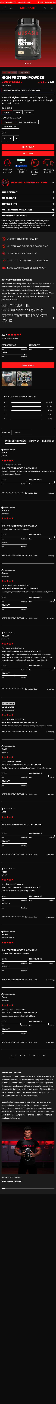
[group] (28, 335)
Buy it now (28, 153)
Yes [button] (26, 493)
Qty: (4, 132)
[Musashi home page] (28, 8)
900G (7, 112)
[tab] (15, 442)
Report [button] (31, 493)
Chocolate (10, 126)
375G (28, 112)
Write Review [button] (28, 365)
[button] (4, 8)
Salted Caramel (27, 122)
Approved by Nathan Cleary (28, 182)
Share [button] (35, 493)
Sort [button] (5, 432)
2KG (18, 112)
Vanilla (8, 122)
